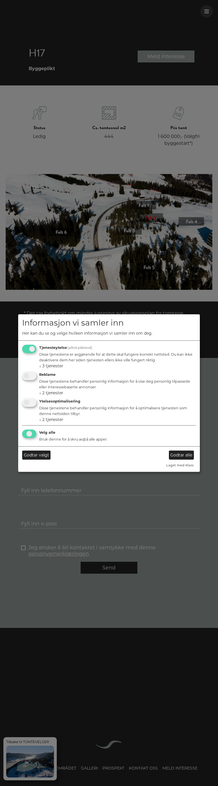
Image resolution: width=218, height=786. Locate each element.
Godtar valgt (36, 455)
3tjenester (51, 365)
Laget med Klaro (180, 466)
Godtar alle (181, 455)
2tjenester (51, 392)
